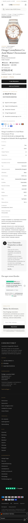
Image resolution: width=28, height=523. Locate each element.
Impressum (22, 503)
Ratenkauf (3, 440)
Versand (3, 442)
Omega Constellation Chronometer (9, 15)
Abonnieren (14, 326)
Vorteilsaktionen (5, 468)
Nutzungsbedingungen (20, 330)
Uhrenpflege (4, 476)
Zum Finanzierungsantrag (10, 97)
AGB (11, 503)
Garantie (3, 450)
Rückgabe (3, 447)
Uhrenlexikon (4, 474)
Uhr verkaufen (4, 419)
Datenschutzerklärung (10, 330)
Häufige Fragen (5, 458)
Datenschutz (16, 503)
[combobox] (14, 9)
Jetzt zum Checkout (14, 86)
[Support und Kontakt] (25, 520)
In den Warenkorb (14, 81)
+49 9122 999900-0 (8, 360)
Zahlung (3, 437)
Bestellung (3, 435)
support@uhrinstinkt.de (9, 366)
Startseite (3, 14)
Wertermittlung (5, 424)
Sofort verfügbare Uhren (7, 406)
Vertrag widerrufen (12, 506)
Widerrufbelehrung (5, 503)
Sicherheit (3, 432)
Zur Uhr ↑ (10, 269)
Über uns (3, 461)
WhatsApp (6, 363)
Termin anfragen (5, 389)
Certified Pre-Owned (6, 408)
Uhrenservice (4, 466)
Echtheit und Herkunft (6, 471)
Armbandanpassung (6, 463)
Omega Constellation (18, 14)
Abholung (3, 445)
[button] (25, 4)
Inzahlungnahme (5, 421)
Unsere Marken (5, 411)
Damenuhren (4, 403)
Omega (9, 14)
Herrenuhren (4, 400)
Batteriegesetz (4, 506)
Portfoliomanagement (6, 479)
